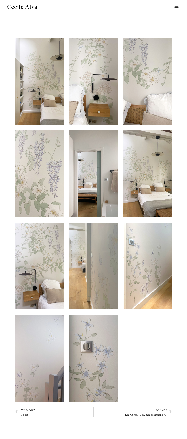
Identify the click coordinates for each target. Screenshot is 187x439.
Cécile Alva (22, 6)
